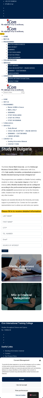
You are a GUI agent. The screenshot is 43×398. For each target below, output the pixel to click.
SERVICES (7, 63)
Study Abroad (13, 65)
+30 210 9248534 (10, 1)
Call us (2, 34)
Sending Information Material (19, 78)
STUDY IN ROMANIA (14, 57)
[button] (40, 360)
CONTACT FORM (13, 81)
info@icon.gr (9, 4)
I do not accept (21, 385)
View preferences (21, 390)
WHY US (6, 39)
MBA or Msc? (12, 47)
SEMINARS (11, 49)
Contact (7, 353)
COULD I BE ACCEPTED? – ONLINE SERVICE (21, 68)
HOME (6, 36)
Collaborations (10, 60)
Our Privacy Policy (11, 356)
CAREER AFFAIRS (13, 73)
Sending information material (14, 351)
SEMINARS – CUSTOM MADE (17, 71)
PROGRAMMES (9, 42)
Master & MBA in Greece (16, 44)
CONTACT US (8, 76)
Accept (21, 379)
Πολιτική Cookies (21, 395)
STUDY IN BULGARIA (14, 52)
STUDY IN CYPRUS (14, 55)
